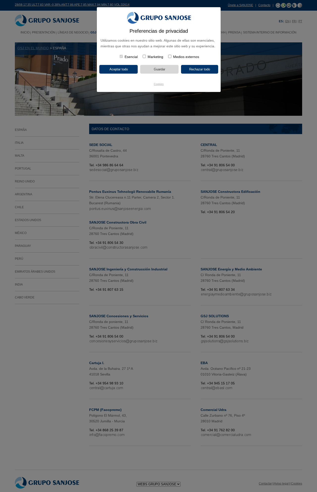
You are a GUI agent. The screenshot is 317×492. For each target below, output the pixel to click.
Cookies (159, 84)
